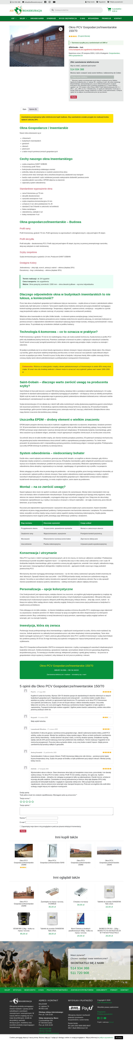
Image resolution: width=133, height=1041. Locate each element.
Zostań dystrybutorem (82, 990)
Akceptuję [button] (119, 1037)
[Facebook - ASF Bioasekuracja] (98, 1018)
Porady (114, 990)
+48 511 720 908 (45, 1031)
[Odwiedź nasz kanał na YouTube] (54, 2)
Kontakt (118, 18)
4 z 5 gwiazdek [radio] (29, 801)
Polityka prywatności (57, 990)
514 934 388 (77, 69)
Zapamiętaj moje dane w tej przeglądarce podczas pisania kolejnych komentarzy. (51, 826)
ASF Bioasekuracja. (104, 1002)
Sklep (22, 18)
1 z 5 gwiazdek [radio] (21, 801)
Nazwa (23, 818)
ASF (12, 18)
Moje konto (29, 990)
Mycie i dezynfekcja (68, 18)
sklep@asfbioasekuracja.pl (49, 1033)
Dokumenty (101, 990)
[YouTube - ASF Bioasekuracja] (105, 1018)
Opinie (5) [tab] (33, 109)
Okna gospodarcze (76, 55)
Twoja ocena (25, 798)
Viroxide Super (37, 18)
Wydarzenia (93, 18)
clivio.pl (111, 1022)
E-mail (23, 822)
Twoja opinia (25, 805)
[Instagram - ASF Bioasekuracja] (101, 1018)
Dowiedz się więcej (20, 858)
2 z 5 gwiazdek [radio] (24, 801)
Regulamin (101, 1012)
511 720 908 (80, 973)
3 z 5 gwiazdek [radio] (27, 801)
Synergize (51, 18)
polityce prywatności (106, 1037)
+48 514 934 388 (45, 1029)
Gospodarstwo (114, 53)
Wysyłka (17, 990)
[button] (61, 29)
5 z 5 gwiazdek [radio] (32, 801)
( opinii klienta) (84, 36)
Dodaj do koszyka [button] (106, 927)
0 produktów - (117, 10)
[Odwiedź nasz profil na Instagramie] (50, 2)
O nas (82, 18)
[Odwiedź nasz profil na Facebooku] (45, 2)
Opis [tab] (24, 109)
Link (26, 858)
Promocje (106, 18)
